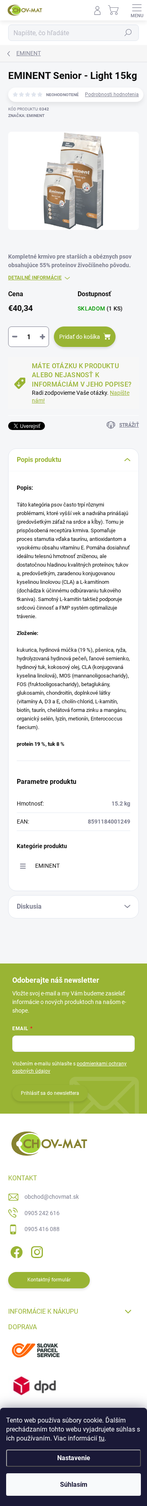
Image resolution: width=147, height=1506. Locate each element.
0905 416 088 (42, 1229)
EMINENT (47, 865)
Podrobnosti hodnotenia (112, 94)
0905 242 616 (42, 1213)
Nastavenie (73, 1458)
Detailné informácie (35, 278)
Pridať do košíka (79, 336)
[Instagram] (36, 1251)
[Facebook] (15, 1251)
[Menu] (137, 10)
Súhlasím (73, 1484)
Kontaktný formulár (49, 1280)
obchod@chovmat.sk (51, 1196)
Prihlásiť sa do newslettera (50, 1093)
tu (102, 1438)
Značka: (26, 115)
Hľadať (128, 33)
